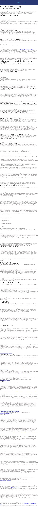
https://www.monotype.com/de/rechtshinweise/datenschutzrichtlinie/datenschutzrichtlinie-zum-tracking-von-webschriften (18, 392)
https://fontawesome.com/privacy (5, 380)
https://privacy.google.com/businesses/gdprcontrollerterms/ (9, 410)
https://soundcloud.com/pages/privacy (5, 480)
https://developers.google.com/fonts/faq (22, 373)
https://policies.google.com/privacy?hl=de (6, 353)
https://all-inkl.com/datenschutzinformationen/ (27, 49)
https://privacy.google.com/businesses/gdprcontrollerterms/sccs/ (9, 411)
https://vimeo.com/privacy (23, 366)
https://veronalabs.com (11, 285)
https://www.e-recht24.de (6, 507)
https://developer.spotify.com (14, 487)
